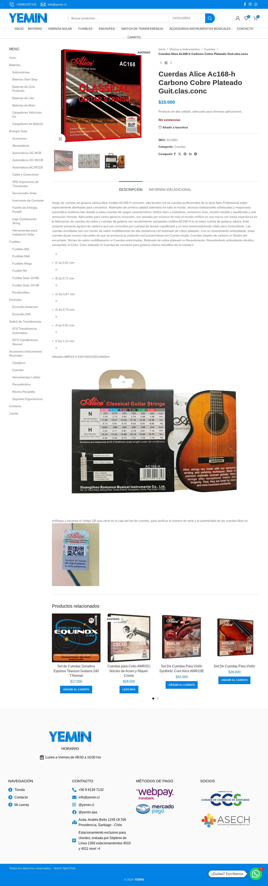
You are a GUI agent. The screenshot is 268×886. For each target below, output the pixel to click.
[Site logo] (28, 18)
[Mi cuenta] (238, 18)
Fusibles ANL (21, 249)
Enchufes (15, 299)
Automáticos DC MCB (26, 153)
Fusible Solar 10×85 (25, 278)
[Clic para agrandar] (60, 139)
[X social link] (179, 154)
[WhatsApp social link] (256, 4)
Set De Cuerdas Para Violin (234, 666)
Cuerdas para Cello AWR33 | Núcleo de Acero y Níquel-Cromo (128, 670)
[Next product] (171, 63)
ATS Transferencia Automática (24, 331)
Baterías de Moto (23, 105)
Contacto (15, 406)
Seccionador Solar (24, 193)
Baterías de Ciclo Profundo (23, 89)
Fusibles (14, 241)
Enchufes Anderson (25, 307)
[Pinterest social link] (185, 154)
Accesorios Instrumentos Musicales (25, 353)
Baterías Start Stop (24, 79)
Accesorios (19, 138)
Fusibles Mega (22, 263)
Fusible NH (19, 270)
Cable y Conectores (25, 174)
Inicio (12, 57)
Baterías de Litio (23, 98)
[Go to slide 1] (153, 698)
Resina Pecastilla (23, 391)
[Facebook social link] (244, 4)
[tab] (131, 187)
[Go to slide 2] (157, 698)
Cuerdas (18, 370)
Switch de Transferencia (25, 321)
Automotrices (21, 72)
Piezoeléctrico (21, 384)
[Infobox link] (22, 4)
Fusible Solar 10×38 (25, 285)
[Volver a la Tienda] (166, 63)
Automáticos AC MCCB (27, 167)
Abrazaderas (20, 145)
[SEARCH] (210, 18)
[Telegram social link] (195, 154)
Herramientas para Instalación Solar (24, 232)
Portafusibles (21, 292)
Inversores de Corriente (28, 200)
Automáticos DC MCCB (27, 160)
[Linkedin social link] (190, 154)
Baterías (14, 65)
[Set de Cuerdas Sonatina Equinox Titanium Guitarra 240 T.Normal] (76, 637)
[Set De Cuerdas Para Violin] (234, 637)
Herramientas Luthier (26, 377)
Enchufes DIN (21, 314)
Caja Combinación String (24, 221)
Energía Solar (18, 131)
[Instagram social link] (250, 4)
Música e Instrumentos (185, 49)
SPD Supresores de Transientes (25, 184)
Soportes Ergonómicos (27, 399)
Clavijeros (18, 362)
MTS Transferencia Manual (25, 342)
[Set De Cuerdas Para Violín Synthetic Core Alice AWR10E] (181, 637)
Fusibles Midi (21, 256)
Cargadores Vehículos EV (27, 114)
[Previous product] (161, 63)
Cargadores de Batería (27, 123)
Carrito (13, 413)
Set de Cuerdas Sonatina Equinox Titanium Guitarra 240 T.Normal (76, 670)
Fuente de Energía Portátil (24, 209)
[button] (76, 689)
